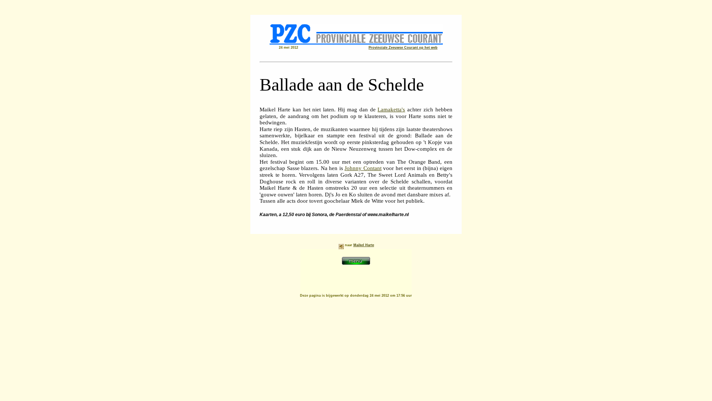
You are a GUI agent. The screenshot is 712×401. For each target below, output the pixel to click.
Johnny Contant (363, 168)
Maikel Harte (363, 245)
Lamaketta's (391, 110)
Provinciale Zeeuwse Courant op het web (403, 47)
